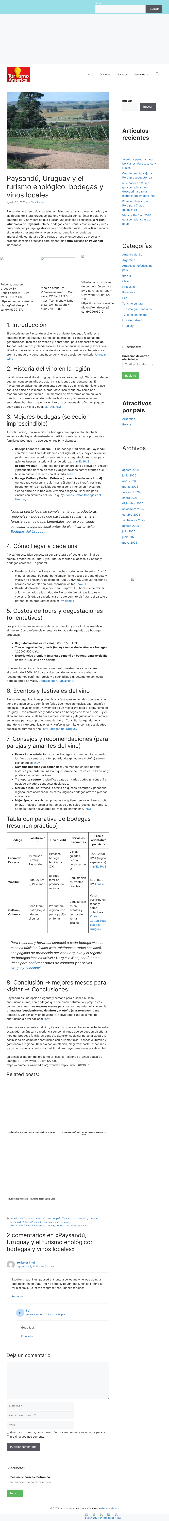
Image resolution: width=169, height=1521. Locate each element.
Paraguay (128, 292)
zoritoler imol (26, 1262)
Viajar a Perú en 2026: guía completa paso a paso (137, 219)
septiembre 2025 (133, 520)
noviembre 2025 (133, 509)
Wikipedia (67, 600)
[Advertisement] (84, 39)
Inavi (58, 406)
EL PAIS (50, 406)
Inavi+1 (81, 584)
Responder (18, 1296)
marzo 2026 (130, 486)
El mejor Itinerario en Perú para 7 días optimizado (135, 205)
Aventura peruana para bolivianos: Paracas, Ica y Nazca (139, 163)
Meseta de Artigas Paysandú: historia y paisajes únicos (40, 1222)
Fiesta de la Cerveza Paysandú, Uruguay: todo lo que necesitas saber (48, 1225)
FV (28, 1310)
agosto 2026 (130, 470)
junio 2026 (129, 475)
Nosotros (122, 74)
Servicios (139, 74)
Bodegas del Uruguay (28, 531)
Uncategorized (132, 320)
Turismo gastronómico (74, 1218)
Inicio (90, 74)
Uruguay (93, 1218)
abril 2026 (129, 481)
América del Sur (19, 1218)
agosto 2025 (130, 525)
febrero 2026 (131, 492)
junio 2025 (129, 537)
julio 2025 (128, 531)
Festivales (128, 286)
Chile (125, 281)
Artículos (105, 74)
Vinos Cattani (75, 495)
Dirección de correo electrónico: (135, 357)
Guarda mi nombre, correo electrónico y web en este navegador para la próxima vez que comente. (57, 1434)
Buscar (98, 3)
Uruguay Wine (22, 968)
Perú (125, 298)
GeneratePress (110, 1508)
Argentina (128, 260)
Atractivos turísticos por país (45, 1218)
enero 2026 (130, 497)
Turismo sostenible (134, 314)
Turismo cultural (132, 303)
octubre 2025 (131, 514)
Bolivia (126, 275)
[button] (157, 74)
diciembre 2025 (132, 503)
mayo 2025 (129, 542)
